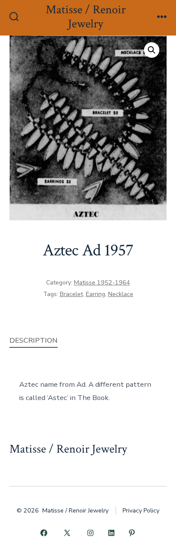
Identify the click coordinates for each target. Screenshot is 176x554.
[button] (151, 50)
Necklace (120, 294)
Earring (95, 294)
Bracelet (71, 294)
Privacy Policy (141, 511)
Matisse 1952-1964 (102, 282)
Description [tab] (33, 340)
